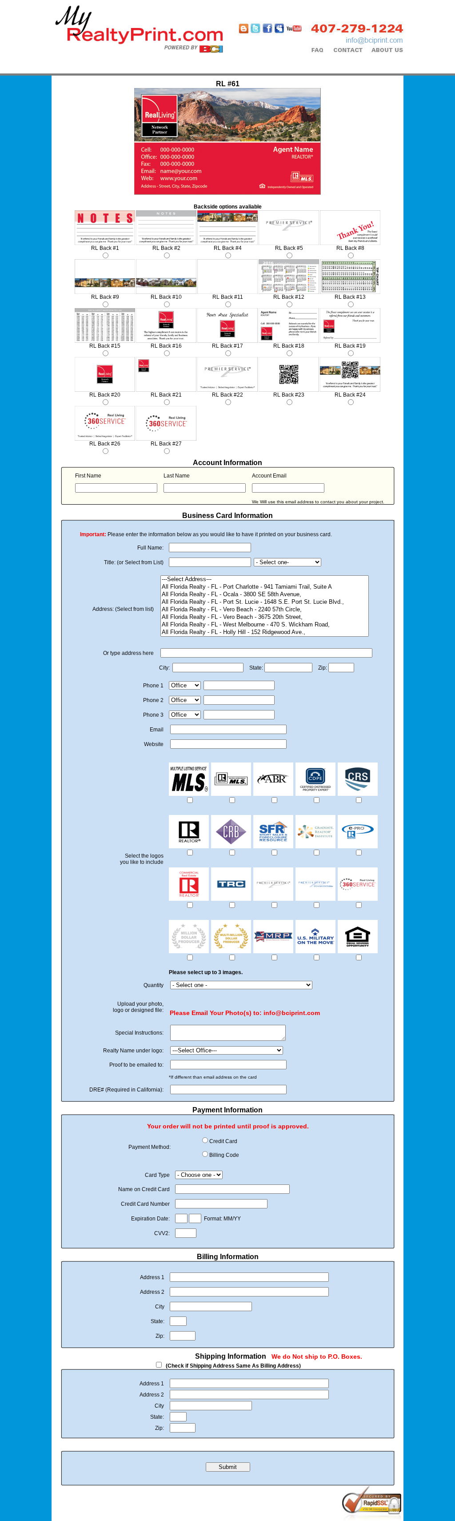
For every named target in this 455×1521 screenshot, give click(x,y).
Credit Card (223, 1141)
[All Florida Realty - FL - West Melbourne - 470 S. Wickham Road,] (264, 625)
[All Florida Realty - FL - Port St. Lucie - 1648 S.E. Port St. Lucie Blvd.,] (264, 602)
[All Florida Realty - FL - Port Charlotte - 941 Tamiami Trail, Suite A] (264, 587)
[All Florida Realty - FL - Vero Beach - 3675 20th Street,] (264, 617)
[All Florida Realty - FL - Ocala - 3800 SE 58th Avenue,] (264, 594)
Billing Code (224, 1155)
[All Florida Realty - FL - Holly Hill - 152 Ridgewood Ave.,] (264, 632)
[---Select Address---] (264, 579)
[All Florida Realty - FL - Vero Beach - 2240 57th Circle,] (264, 610)
